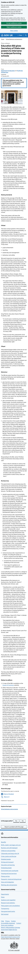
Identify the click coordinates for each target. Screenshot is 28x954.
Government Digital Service (9, 929)
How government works (8, 911)
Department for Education (8, 70)
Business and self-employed (9, 848)
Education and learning (8, 865)
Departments (5, 894)
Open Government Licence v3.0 (10, 937)
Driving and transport (7, 862)
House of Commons (8, 685)
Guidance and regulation (8, 900)
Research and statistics (8, 903)
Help (2, 921)
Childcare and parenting (8, 851)
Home (2, 39)
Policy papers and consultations (10, 905)
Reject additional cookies (14, 27)
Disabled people (6, 859)
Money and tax (5, 876)
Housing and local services (9, 873)
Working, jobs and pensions (9, 885)
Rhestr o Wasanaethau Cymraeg (10, 927)
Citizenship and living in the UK (10, 853)
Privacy (7, 921)
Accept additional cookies (14, 23)
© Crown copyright (14, 950)
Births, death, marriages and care (11, 845)
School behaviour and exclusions (14, 39)
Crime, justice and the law (8, 856)
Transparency (5, 908)
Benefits (3, 842)
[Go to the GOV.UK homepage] (7, 35)
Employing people (6, 868)
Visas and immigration (7, 882)
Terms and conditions (7, 925)
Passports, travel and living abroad (11, 879)
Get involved (4, 914)
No (24, 821)
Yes (17, 821)
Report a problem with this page (14, 827)
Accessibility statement (8, 923)
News (3, 897)
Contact (18, 923)
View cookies (14, 30)
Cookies (13, 921)
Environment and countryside (9, 870)
